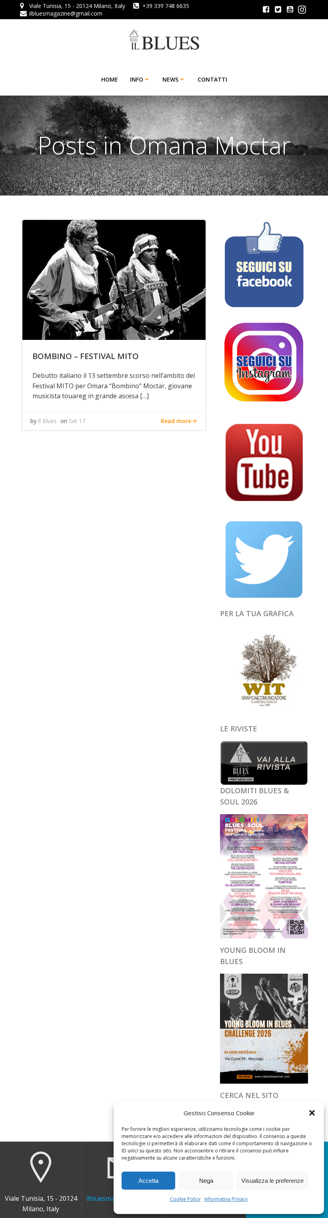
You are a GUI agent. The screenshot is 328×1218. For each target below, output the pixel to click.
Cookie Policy (185, 1199)
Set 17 (77, 421)
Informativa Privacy (226, 1199)
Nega (206, 1180)
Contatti (212, 79)
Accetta (148, 1180)
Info (136, 79)
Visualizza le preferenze (272, 1180)
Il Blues (47, 421)
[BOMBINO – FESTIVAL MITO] (114, 279)
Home (109, 79)
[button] (312, 1113)
